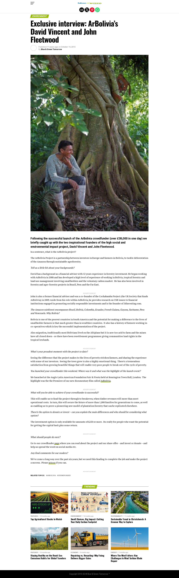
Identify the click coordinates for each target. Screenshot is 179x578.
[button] (32, 3)
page (56, 443)
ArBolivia (106, 380)
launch (67, 238)
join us (52, 462)
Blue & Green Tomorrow (51, 49)
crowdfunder (64, 475)
